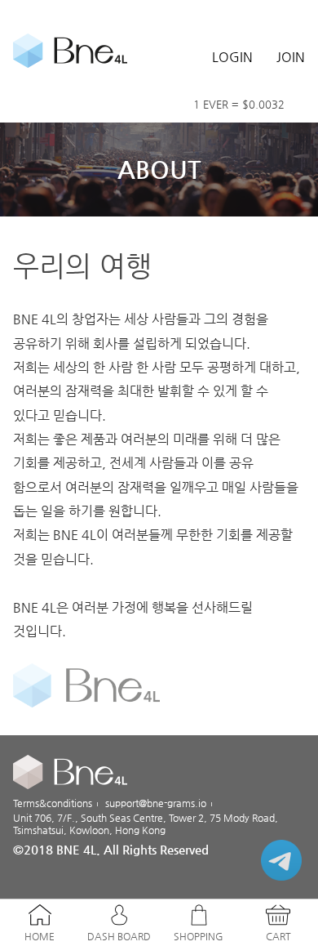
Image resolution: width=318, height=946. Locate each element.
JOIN (290, 57)
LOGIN (232, 57)
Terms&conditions (52, 803)
